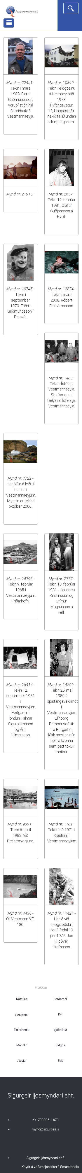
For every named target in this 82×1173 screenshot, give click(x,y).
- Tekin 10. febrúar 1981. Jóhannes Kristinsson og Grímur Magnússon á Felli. (61, 595)
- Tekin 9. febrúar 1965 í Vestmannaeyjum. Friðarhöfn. (21, 589)
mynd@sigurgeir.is (45, 1129)
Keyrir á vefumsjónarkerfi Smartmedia (50, 1167)
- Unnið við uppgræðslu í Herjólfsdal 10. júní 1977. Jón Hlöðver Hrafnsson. (61, 930)
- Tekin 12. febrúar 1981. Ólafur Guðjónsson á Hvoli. (61, 205)
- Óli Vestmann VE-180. (20, 919)
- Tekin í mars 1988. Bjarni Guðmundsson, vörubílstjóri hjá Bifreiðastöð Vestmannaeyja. (20, 99)
